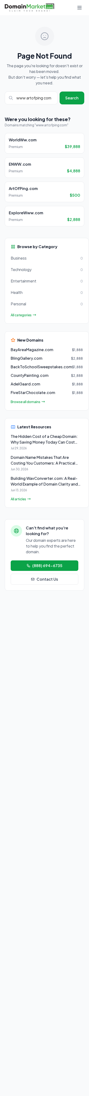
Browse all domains (25, 401)
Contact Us (47, 579)
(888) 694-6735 (47, 565)
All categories (21, 315)
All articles (18, 499)
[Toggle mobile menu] (79, 7)
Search (72, 97)
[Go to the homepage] (29, 7)
